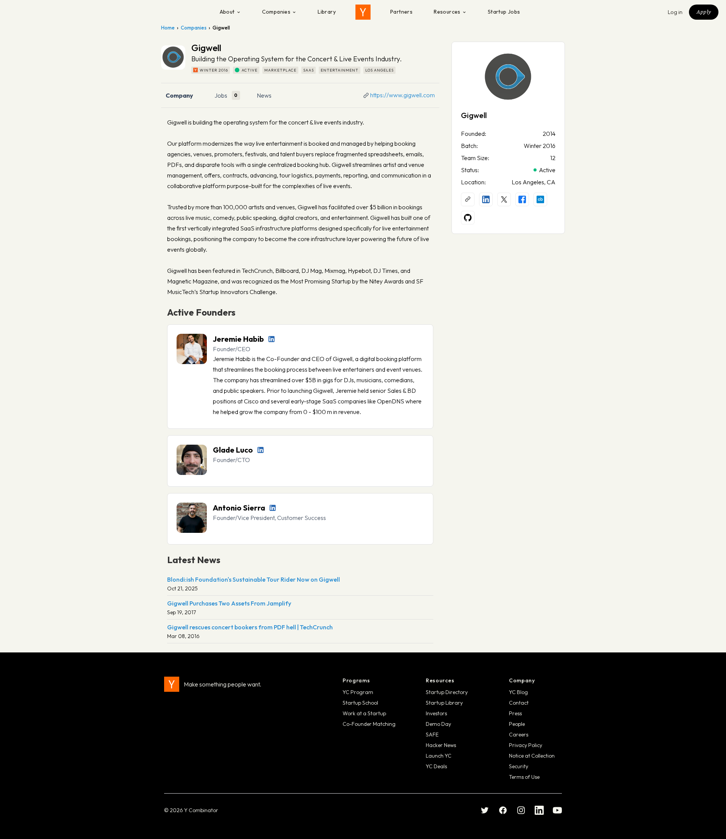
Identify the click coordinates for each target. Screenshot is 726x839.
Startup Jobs (504, 11)
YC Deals (436, 766)
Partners (401, 11)
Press (515, 713)
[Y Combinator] (363, 12)
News (264, 95)
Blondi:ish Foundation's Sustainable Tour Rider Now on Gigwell (253, 579)
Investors (436, 713)
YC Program (358, 692)
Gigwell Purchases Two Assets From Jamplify (229, 603)
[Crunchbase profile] (540, 199)
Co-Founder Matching (369, 724)
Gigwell (474, 115)
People (517, 724)
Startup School (360, 702)
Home (168, 28)
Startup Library (444, 702)
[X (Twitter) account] (504, 199)
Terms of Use (524, 777)
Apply (704, 12)
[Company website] (468, 199)
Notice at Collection (532, 755)
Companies (276, 11)
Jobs (220, 95)
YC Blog (518, 692)
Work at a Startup (364, 713)
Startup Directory (447, 692)
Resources (447, 11)
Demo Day (438, 724)
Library (327, 11)
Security (518, 766)
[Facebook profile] (522, 199)
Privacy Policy (525, 745)
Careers (518, 734)
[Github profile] (468, 217)
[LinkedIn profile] (271, 339)
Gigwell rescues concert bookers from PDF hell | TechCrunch (250, 627)
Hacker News (441, 745)
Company (179, 95)
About (227, 11)
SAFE (432, 734)
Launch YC (438, 755)
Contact (519, 702)
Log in (675, 12)
